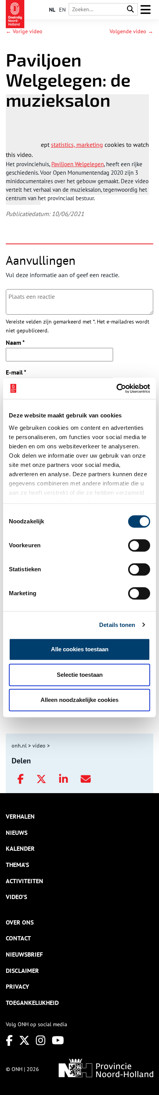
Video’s (16, 897)
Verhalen (20, 816)
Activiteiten (24, 881)
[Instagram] (41, 1040)
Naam (15, 342)
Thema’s (17, 865)
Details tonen (117, 625)
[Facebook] (9, 1040)
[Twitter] (24, 1040)
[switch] (139, 545)
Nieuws (16, 832)
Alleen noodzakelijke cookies (79, 700)
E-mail (16, 372)
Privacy (17, 986)
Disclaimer (22, 970)
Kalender (20, 848)
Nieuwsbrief (24, 954)
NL (52, 9)
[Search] (130, 9)
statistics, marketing (77, 144)
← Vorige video (24, 31)
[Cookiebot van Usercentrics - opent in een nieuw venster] (116, 388)
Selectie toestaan (80, 674)
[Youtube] (58, 1040)
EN (62, 9)
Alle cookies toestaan (79, 649)
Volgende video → (131, 31)
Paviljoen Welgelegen (77, 164)
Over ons (20, 922)
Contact (18, 938)
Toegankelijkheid (32, 1002)
